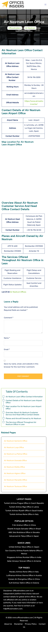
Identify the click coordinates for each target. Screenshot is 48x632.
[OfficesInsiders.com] (13, 6)
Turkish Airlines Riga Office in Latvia (24, 507)
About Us (8, 624)
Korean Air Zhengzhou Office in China (24, 579)
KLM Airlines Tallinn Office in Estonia (24, 583)
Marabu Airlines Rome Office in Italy (24, 572)
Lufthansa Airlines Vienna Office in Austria (24, 575)
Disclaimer (18, 624)
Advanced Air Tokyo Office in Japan (24, 536)
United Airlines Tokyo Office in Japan (24, 547)
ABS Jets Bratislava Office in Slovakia (24, 532)
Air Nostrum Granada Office (15, 460)
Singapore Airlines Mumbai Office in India (24, 557)
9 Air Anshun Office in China (24, 525)
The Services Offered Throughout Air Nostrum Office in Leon (21, 423)
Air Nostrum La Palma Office (15, 454)
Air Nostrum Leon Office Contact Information (24, 397)
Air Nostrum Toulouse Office (15, 486)
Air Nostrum (30, 28)
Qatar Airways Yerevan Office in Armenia (24, 561)
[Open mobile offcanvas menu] (45, 4)
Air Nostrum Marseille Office (15, 480)
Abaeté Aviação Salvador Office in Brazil (24, 529)
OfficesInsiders (14, 28)
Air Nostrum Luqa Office (14, 447)
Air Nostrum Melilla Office (14, 467)
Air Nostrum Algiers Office (14, 473)
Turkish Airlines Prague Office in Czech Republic (24, 503)
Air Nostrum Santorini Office (15, 441)
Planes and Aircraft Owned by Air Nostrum (23, 418)
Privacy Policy (31, 624)
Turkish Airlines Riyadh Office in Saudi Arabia (24, 511)
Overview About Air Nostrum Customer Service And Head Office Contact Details (22, 413)
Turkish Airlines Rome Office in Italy (24, 514)
